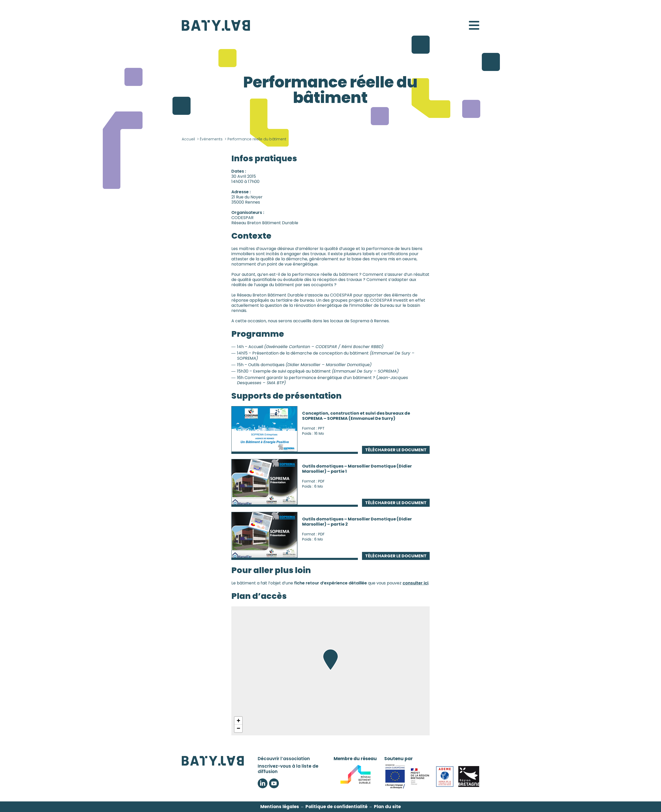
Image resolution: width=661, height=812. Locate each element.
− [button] (238, 728)
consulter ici (415, 583)
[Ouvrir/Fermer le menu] (474, 25)
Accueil (188, 139)
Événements (211, 139)
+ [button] (238, 720)
